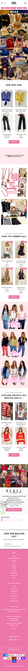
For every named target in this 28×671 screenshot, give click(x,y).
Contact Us (14, 593)
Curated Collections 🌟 (14, 558)
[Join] (23, 544)
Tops (7, 7)
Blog (14, 598)
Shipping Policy (14, 601)
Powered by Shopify (19, 666)
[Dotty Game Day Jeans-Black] (7, 123)
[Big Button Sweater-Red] (7, 411)
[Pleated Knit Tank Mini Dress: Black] (21, 249)
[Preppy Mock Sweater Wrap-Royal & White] (7, 98)
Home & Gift (14, 575)
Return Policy (14, 591)
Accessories (14, 573)
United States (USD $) (13, 649)
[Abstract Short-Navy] (7, 276)
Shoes (14, 570)
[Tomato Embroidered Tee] (7, 249)
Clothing (14, 560)
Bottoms (13, 7)
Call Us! (14, 628)
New (3, 7)
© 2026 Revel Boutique (9, 666)
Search (14, 586)
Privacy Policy (14, 596)
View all (14, 142)
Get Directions (14, 509)
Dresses (20, 7)
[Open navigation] (2, 3)
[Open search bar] (5, 3)
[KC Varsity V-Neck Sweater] (21, 436)
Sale (25, 7)
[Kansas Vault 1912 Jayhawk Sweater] (21, 411)
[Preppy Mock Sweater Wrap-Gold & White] (21, 98)
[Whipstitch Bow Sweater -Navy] (21, 276)
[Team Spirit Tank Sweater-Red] (7, 436)
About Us (14, 588)
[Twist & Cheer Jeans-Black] (21, 123)
